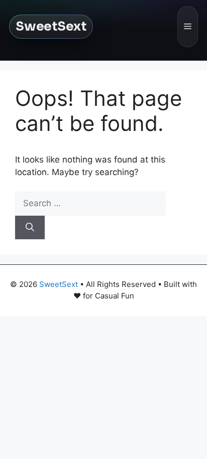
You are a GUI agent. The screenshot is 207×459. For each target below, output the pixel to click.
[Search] (30, 228)
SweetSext (51, 26)
